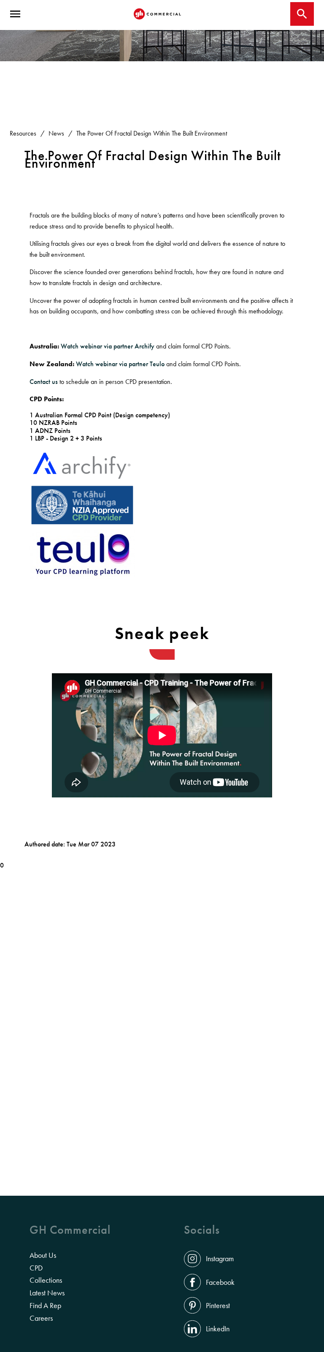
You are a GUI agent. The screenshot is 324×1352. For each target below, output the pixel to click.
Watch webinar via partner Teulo (121, 363)
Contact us (44, 381)
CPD (36, 1268)
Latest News (47, 1293)
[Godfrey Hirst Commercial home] (157, 14)
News (56, 133)
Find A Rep (45, 1305)
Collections (46, 1280)
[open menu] (15, 14)
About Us (43, 1255)
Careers (41, 1318)
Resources (23, 133)
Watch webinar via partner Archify (107, 346)
